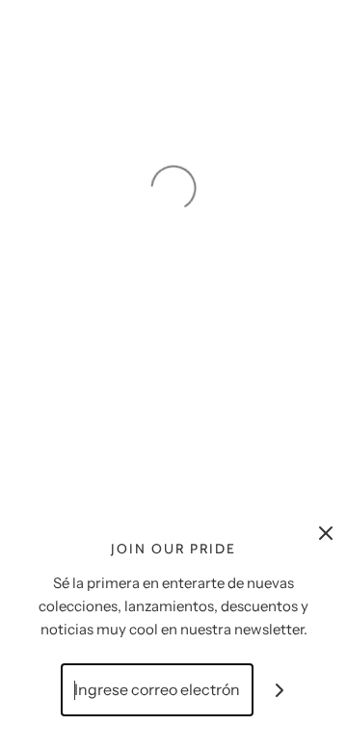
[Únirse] (280, 689)
